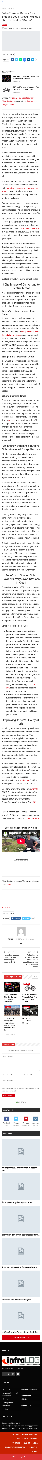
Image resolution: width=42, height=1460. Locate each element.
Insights (34, 789)
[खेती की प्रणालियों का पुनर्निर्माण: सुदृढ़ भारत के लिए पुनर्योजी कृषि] (21, 1186)
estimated (24, 780)
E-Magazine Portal (29, 1389)
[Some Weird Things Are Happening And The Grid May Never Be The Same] (12, 1010)
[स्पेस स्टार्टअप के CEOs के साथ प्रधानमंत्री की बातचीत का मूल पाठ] (21, 1152)
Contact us (26, 1405)
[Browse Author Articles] (21, 931)
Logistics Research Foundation (10, 1394)
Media (24, 1399)
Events (5, 1399)
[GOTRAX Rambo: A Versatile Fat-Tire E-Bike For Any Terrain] (6, 89)
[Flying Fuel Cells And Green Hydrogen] (30, 1010)
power (4, 24)
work (10, 420)
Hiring (5, 1409)
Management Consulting (7, 1404)
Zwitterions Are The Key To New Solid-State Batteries (26, 77)
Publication (26, 1396)
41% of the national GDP (28, 228)
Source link (7, 907)
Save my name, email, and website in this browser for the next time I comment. (20, 1090)
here (9, 884)
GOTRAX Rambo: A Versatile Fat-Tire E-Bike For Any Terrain (26, 88)
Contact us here (31, 818)
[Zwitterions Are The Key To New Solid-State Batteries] (6, 79)
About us (6, 1389)
